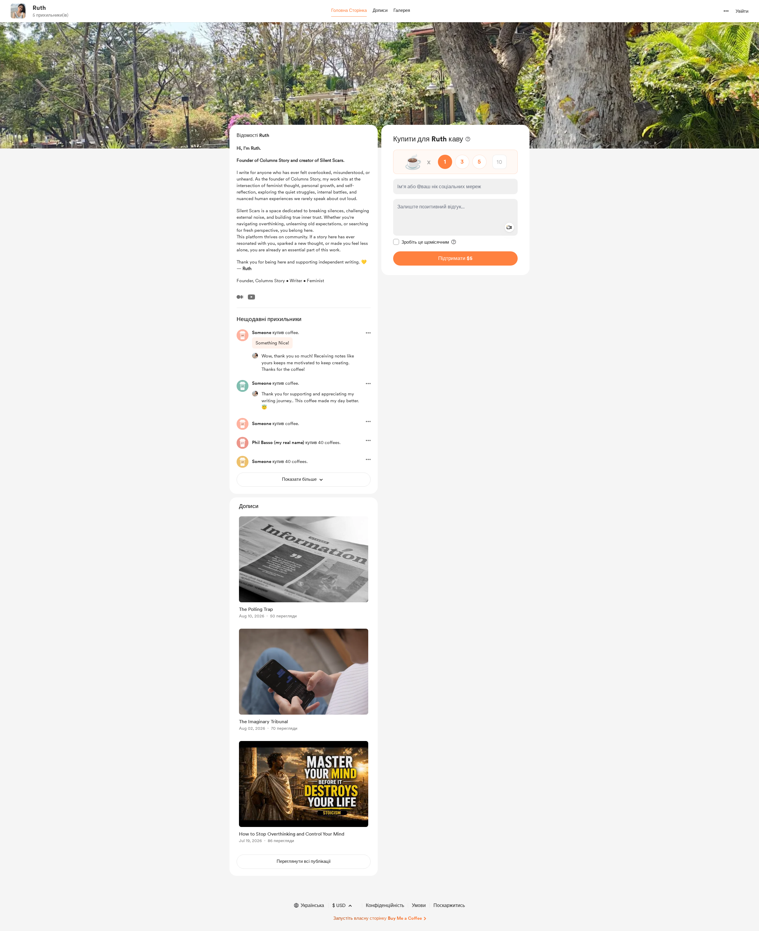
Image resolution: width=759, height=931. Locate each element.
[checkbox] (421, 242)
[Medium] (240, 297)
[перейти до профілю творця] (18, 11)
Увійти (742, 11)
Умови (419, 905)
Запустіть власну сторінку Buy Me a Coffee (377, 918)
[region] (455, 200)
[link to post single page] (304, 568)
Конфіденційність (385, 905)
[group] (304, 568)
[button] (349, 10)
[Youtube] (251, 297)
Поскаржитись (449, 905)
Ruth (39, 7)
